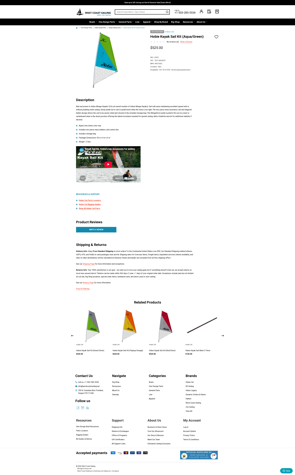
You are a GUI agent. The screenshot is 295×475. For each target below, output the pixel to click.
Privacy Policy (189, 435)
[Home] (77, 28)
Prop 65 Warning (82, 289)
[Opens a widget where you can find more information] (286, 471)
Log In (185, 427)
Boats (92, 22)
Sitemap (115, 394)
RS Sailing (190, 386)
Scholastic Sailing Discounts (159, 444)
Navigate (119, 376)
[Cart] (217, 11)
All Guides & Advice (84, 439)
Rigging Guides (82, 435)
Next (222, 335)
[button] (199, 455)
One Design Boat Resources (87, 426)
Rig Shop (175, 22)
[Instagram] (82, 408)
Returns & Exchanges (120, 431)
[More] (96, 22)
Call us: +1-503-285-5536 (88, 382)
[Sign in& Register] (201, 11)
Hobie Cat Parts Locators (90, 200)
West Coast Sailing (193, 403)
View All (189, 411)
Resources (188, 22)
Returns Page (88, 283)
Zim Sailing (190, 407)
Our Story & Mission (156, 435)
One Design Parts (107, 22)
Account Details (189, 431)
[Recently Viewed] (209, 11)
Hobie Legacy (191, 390)
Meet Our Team (154, 439)
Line (137, 22)
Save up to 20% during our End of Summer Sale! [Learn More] (147, 2)
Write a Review (186, 42)
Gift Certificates (118, 439)
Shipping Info (117, 427)
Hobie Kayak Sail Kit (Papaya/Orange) (128, 350)
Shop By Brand (161, 22)
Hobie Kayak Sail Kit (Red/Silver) (162, 350)
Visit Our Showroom (156, 431)
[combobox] (142, 11)
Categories (157, 376)
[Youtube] (87, 408)
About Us (201, 22)
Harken (188, 399)
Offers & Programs (119, 435)
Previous (72, 335)
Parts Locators (82, 431)
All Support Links (118, 444)
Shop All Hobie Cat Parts (89, 208)
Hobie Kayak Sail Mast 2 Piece (197, 350)
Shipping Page (88, 264)
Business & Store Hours (157, 427)
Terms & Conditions (191, 439)
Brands (191, 376)
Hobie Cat (190, 382)
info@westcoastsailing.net (89, 386)
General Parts (125, 22)
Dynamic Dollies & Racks (196, 394)
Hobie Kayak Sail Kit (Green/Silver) (90, 350)
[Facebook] (77, 408)
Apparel (146, 22)
